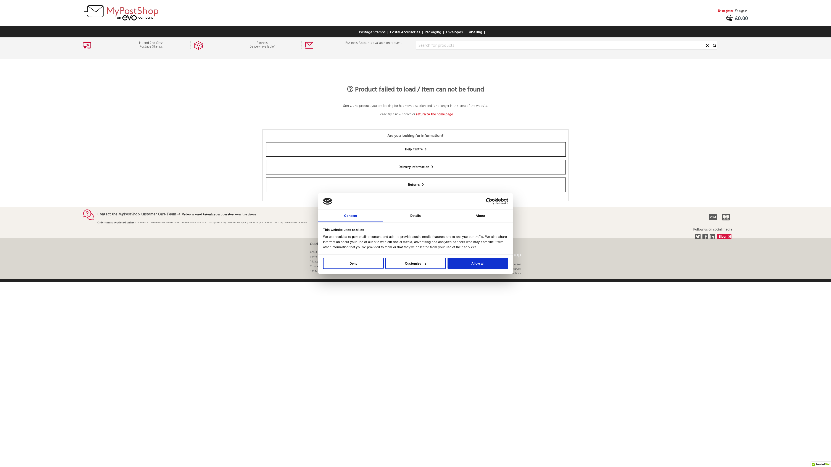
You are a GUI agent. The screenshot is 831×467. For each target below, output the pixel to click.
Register (727, 11)
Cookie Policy (318, 266)
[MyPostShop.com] (121, 21)
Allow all (477, 263)
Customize (413, 263)
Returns (414, 184)
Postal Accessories (405, 32)
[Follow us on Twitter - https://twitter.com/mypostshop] (698, 238)
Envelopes (454, 32)
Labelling (474, 32)
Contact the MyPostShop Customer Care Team (136, 214)
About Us (315, 252)
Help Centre (414, 149)
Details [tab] (415, 215)
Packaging (433, 32)
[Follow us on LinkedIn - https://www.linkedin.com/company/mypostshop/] (713, 238)
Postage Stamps (372, 32)
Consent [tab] (350, 215)
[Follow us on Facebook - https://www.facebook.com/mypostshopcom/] (705, 238)
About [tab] (480, 215)
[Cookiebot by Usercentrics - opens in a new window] (489, 201)
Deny (353, 263)
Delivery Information (414, 167)
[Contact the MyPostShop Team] (179, 214)
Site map (315, 271)
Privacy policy (318, 261)
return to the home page (434, 114)
